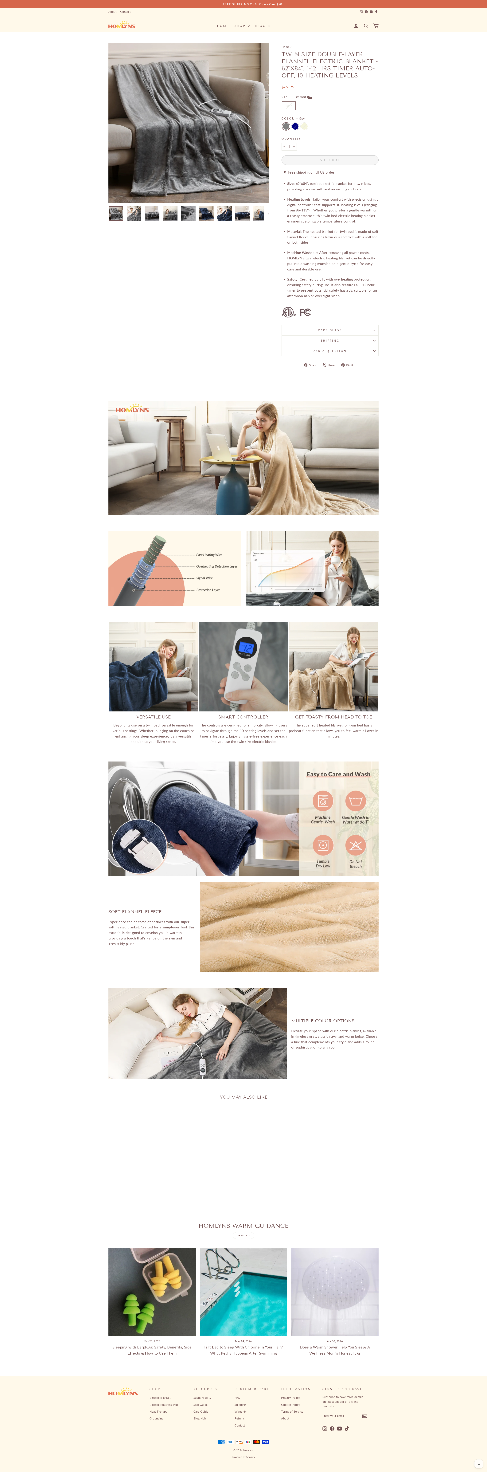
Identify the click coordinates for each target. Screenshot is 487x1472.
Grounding (156, 1418)
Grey (286, 126)
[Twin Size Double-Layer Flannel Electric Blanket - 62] (135, 1200)
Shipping (330, 340)
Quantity (292, 138)
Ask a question (330, 350)
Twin (289, 106)
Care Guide (330, 330)
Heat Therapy (158, 1411)
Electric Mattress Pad (164, 1404)
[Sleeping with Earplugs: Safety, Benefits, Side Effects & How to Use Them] (152, 1292)
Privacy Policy (290, 1397)
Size (294, 97)
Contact (125, 11)
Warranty (241, 1411)
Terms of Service (292, 1411)
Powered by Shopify (243, 1457)
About (112, 11)
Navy (295, 126)
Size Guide (200, 1404)
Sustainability (202, 1397)
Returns (240, 1418)
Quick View (140, 1169)
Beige (304, 126)
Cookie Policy (290, 1404)
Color (293, 118)
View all (243, 1235)
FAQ (237, 1397)
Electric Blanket (160, 1397)
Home (223, 25)
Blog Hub (199, 1418)
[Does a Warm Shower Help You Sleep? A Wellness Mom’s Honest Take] (335, 1292)
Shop (241, 25)
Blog (261, 25)
